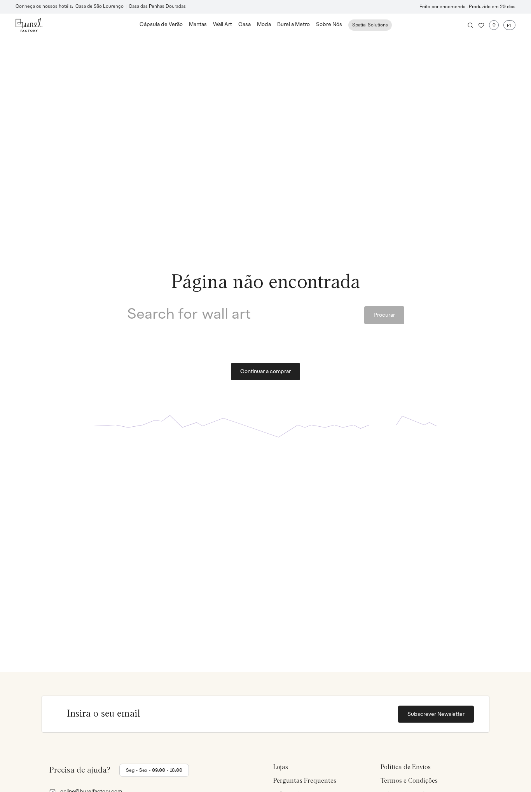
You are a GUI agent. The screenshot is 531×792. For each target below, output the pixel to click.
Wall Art (222, 24)
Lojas (280, 767)
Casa (244, 24)
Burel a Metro (293, 24)
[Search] (470, 25)
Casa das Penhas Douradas (157, 7)
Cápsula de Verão (161, 24)
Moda (264, 24)
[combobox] (245, 315)
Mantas (198, 24)
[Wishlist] (481, 25)
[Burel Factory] (78, 25)
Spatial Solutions (370, 25)
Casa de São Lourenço (99, 7)
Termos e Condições (409, 781)
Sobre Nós (329, 24)
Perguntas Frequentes (304, 781)
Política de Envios (406, 767)
